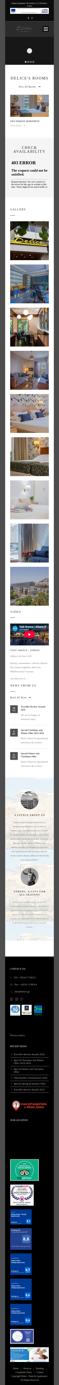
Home (16, 1368)
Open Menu (46, 29)
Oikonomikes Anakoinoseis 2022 (30, 1077)
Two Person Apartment (25, 121)
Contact (40, 1372)
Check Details (15, 126)
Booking (40, 1368)
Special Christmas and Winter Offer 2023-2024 (29, 1062)
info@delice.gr (22, 991)
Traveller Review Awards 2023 (29, 1089)
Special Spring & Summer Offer (30, 1083)
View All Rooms (27, 86)
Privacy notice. (17, 1035)
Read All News (18, 697)
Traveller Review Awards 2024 (29, 1054)
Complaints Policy (23, 1372)
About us (27, 1368)
